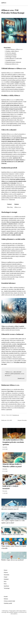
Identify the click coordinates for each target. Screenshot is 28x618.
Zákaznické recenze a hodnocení (13, 62)
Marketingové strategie (11, 56)
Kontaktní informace (10, 60)
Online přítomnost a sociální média (14, 58)
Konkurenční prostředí (11, 54)
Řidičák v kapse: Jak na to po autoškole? (12, 560)
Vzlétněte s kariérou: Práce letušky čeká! (12, 534)
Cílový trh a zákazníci (11, 53)
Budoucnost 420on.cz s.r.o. (12, 64)
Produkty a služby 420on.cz (12, 51)
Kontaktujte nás (15, 415)
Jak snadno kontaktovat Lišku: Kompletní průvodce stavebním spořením (13, 442)
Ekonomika (24, 420)
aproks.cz (3, 2)
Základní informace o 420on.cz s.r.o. (14, 49)
